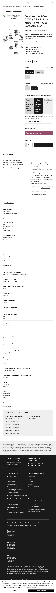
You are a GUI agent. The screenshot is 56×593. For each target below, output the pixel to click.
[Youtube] (39, 463)
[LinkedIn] (35, 466)
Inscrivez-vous (11, 460)
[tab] (5, 39)
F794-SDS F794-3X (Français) (12, 427)
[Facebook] (28, 463)
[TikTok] (39, 466)
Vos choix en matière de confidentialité (17, 495)
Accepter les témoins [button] (41, 590)
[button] (48, 2)
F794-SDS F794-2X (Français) (12, 424)
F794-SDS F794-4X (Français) (12, 430)
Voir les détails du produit (31, 41)
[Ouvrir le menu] (4, 2)
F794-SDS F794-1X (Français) (12, 421)
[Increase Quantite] (31, 145)
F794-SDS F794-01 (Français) (12, 418)
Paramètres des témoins (29, 587)
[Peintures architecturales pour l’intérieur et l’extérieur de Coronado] (14, 558)
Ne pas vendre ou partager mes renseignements (15, 490)
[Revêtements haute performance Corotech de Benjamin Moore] (14, 534)
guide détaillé (47, 186)
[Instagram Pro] (35, 463)
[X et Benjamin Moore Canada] (28, 466)
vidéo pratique (45, 188)
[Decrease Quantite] (26, 145)
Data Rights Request (12, 492)
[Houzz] (32, 466)
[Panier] (52, 2)
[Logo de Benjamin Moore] (28, 2)
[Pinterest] (42, 463)
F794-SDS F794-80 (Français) (12, 433)
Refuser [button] (15, 590)
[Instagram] (32, 463)
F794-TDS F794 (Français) (35, 418)
